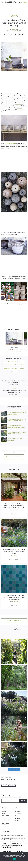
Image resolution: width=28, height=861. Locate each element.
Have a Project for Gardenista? (5, 824)
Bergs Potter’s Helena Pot (14, 349)
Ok (14, 858)
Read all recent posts (14, 620)
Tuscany (7, 361)
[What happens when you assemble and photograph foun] (14, 677)
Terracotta (14, 15)
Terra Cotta (14, 368)
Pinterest (19, 811)
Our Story (4, 811)
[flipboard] (4, 34)
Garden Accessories (7, 364)
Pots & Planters (22, 364)
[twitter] (15, 34)
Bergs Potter (19, 104)
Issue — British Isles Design (14, 16)
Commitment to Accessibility (5, 820)
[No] (26, 856)
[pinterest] (11, 34)
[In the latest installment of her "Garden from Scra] (14, 703)
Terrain (19, 108)
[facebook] (8, 34)
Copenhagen (14, 361)
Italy (15, 364)
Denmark (21, 361)
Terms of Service (5, 815)
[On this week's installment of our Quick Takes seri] (14, 728)
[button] (19, 2)
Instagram (19, 813)
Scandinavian (7, 368)
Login (25, 2)
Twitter (18, 818)
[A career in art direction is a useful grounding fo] (14, 754)
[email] (19, 34)
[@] (5, 636)
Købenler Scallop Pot (11, 143)
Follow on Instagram (15, 769)
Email (18, 820)
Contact (3, 813)
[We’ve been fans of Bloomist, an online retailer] (14, 651)
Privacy (3, 817)
